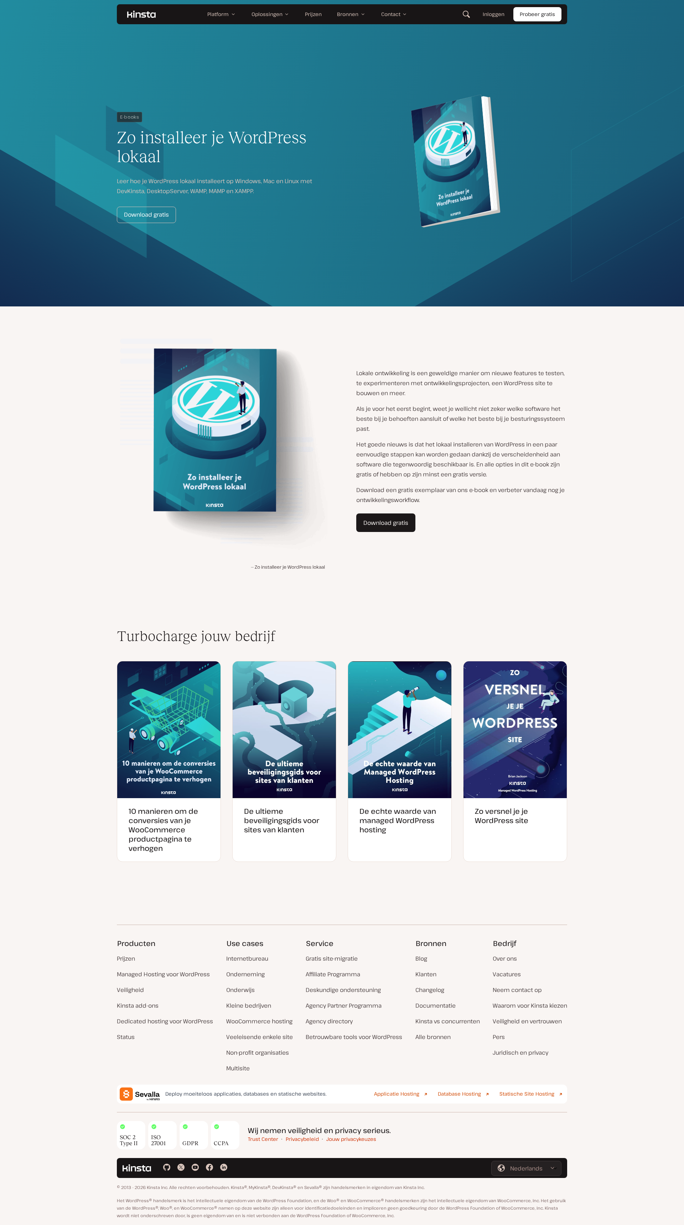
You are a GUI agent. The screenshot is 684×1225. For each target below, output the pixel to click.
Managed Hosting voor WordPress (163, 974)
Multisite (238, 1068)
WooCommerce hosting (259, 1021)
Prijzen (126, 958)
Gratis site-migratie (332, 958)
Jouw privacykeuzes (351, 1139)
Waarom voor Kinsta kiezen (530, 1005)
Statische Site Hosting (526, 1093)
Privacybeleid (302, 1139)
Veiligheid (130, 990)
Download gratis (146, 214)
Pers (499, 1037)
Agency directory (329, 1021)
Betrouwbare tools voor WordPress (354, 1037)
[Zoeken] (466, 14)
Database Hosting (459, 1093)
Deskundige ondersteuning (343, 990)
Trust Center (263, 1139)
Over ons (505, 958)
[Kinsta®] (141, 14)
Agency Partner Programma (344, 1005)
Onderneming (245, 974)
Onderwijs (240, 990)
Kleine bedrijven (248, 1005)
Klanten (425, 974)
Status (126, 1037)
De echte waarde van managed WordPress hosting (397, 820)
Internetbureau (247, 958)
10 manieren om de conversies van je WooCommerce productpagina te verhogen (163, 829)
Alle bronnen (433, 1037)
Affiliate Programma (333, 974)
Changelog (429, 990)
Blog (421, 958)
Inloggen (493, 14)
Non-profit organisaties (257, 1052)
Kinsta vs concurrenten (447, 1021)
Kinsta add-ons (138, 1005)
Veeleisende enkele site (259, 1037)
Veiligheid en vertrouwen (527, 1021)
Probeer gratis (537, 14)
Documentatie (435, 1005)
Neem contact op (517, 990)
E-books (129, 117)
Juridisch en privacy (520, 1052)
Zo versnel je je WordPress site (501, 815)
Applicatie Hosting (396, 1093)
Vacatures (507, 974)
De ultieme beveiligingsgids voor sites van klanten (281, 820)
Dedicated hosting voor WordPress (165, 1021)
